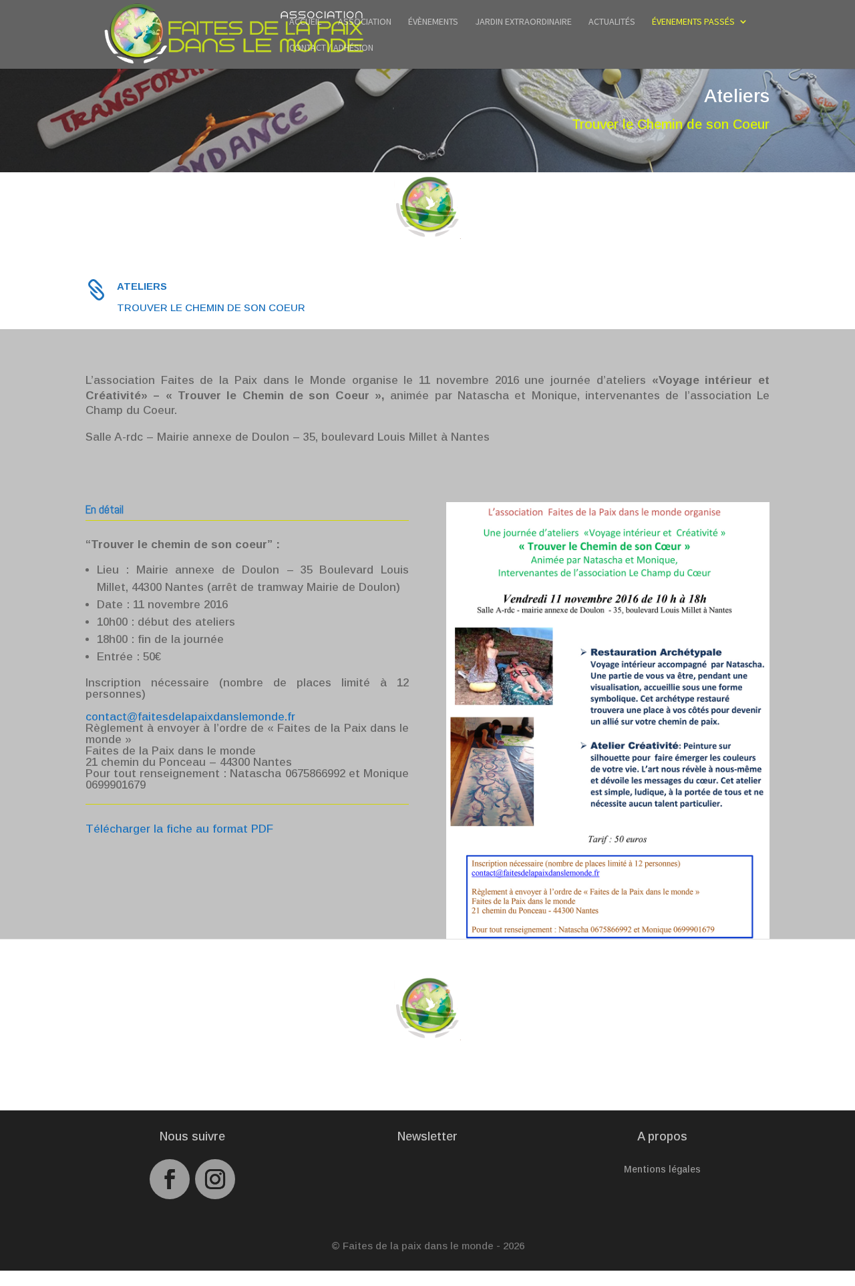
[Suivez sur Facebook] (170, 1179)
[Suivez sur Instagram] (215, 1179)
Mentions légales (662, 1169)
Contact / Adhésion (331, 48)
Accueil (305, 22)
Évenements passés (693, 22)
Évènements (433, 22)
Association (364, 22)
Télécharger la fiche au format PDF (179, 829)
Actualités (611, 22)
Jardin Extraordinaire (523, 22)
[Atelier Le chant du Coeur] (608, 935)
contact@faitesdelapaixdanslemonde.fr (190, 716)
